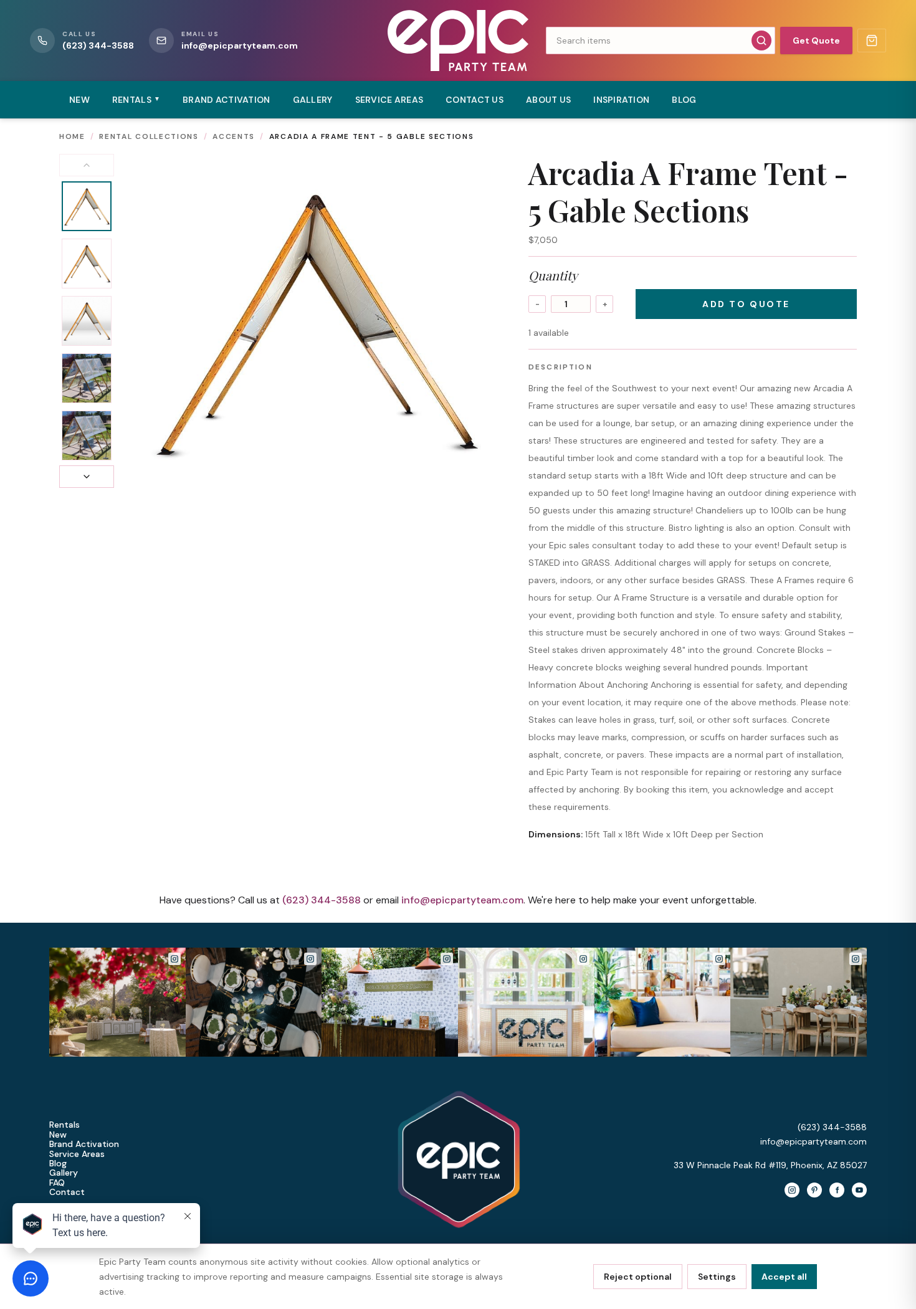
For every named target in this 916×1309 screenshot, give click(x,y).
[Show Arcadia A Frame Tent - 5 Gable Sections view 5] (87, 435)
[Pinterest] (814, 1190)
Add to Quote (746, 304)
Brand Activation (226, 99)
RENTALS (136, 99)
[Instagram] (792, 1190)
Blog (684, 99)
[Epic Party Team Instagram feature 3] (798, 1002)
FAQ (57, 1183)
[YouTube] (859, 1190)
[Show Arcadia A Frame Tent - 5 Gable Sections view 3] (87, 321)
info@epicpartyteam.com (462, 900)
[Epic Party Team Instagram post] (117, 1002)
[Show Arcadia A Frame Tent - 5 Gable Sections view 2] (87, 263)
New (79, 99)
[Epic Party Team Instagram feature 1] (526, 1002)
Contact (67, 1192)
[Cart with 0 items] (871, 40)
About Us (548, 99)
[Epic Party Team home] (458, 40)
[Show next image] (86, 476)
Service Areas (389, 99)
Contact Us (474, 99)
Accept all (784, 1276)
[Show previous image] (86, 165)
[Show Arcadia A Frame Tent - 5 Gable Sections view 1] (87, 206)
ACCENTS (233, 136)
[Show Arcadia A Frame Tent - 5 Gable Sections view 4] (87, 378)
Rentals (64, 1125)
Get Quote (816, 40)
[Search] (761, 40)
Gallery (313, 99)
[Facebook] (836, 1190)
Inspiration (621, 99)
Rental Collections (148, 136)
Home (72, 136)
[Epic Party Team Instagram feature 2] (662, 1002)
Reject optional (638, 1276)
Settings (717, 1276)
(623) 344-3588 (321, 900)
